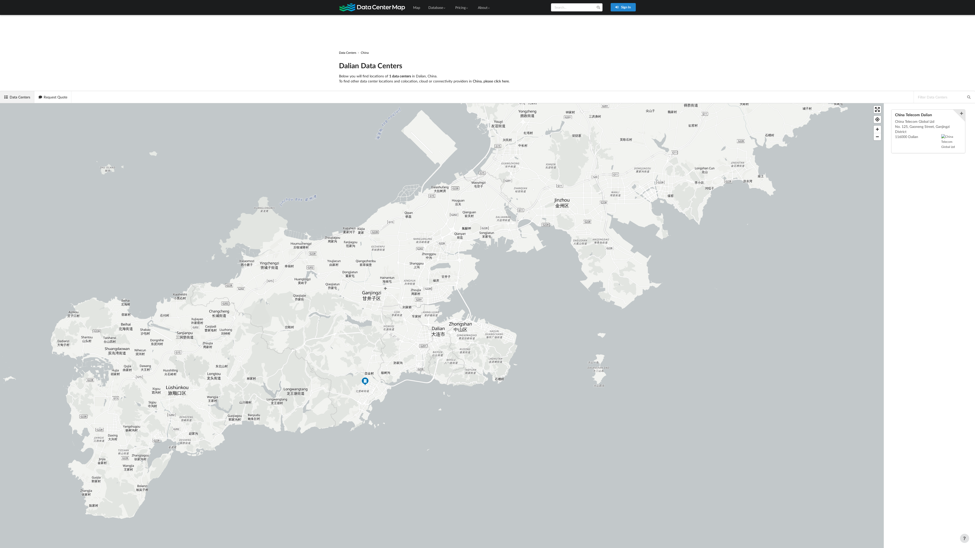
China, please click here (491, 81)
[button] (365, 382)
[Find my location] (877, 119)
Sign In (625, 7)
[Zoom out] (877, 136)
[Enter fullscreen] (877, 109)
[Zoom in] (877, 129)
